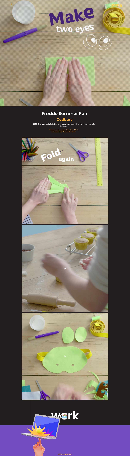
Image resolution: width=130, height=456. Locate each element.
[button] (116, 4)
